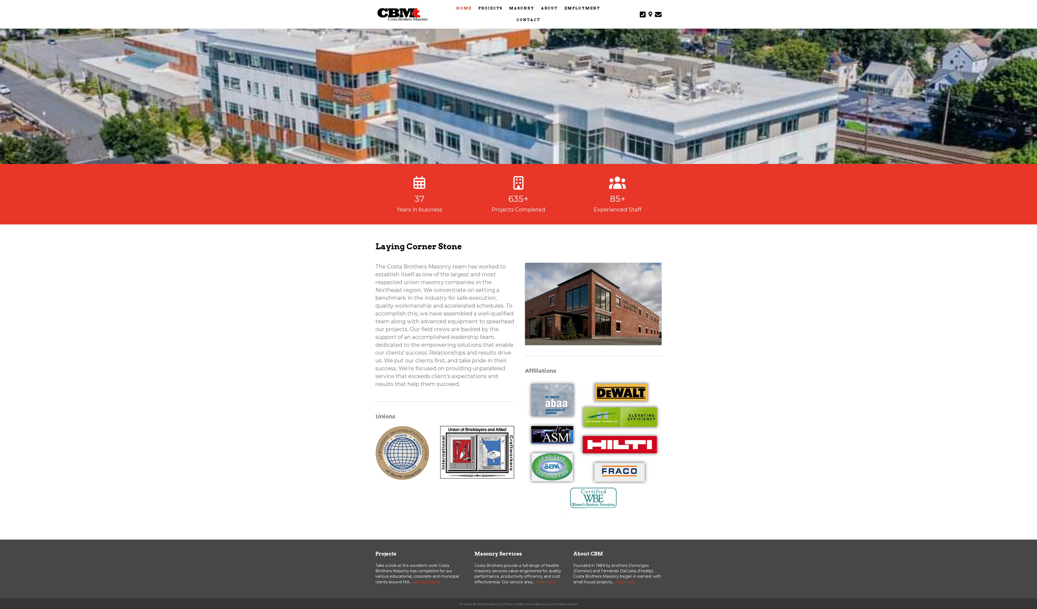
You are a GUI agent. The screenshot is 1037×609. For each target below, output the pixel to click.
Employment (582, 8)
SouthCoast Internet (562, 604)
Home (464, 8)
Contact (528, 20)
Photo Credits (513, 604)
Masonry (521, 8)
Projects (490, 8)
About (549, 8)
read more (545, 582)
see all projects (427, 582)
